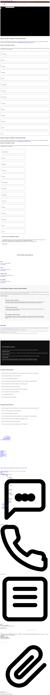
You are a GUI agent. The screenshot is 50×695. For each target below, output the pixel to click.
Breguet (8, 495)
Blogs (1, 456)
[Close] (14, 626)
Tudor (7, 484)
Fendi (7, 496)
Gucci (7, 497)
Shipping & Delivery (3, 454)
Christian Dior (10, 492)
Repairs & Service (3, 451)
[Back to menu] (0, 626)
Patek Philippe (10, 477)
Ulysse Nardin (10, 485)
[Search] (0, 8)
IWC (6, 481)
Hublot (7, 482)
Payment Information (3, 455)
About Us (1, 450)
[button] (25, 500)
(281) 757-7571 (6, 436)
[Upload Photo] (25, 691)
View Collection (2, 264)
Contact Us (2, 453)
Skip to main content (9, 0)
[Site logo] (25, 6)
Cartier (7, 476)
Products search (2, 7)
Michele (8, 500)
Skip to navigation (3, 0)
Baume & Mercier (11, 494)
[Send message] (0, 693)
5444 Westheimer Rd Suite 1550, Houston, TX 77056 (25, 42)
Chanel (7, 488)
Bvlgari (7, 486)
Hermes (8, 487)
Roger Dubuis (10, 498)
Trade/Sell (2, 452)
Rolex (7, 475)
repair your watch (4, 243)
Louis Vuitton (9, 493)
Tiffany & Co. (10, 499)
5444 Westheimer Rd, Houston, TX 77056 (24, 141)
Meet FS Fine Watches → (4, 295)
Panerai (7, 483)
